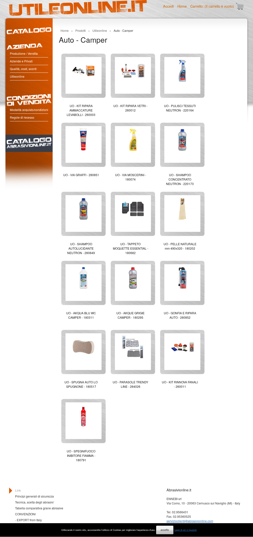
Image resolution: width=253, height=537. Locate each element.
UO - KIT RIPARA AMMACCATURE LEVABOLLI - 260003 (81, 110)
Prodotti (80, 30)
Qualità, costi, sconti (23, 69)
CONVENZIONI (25, 514)
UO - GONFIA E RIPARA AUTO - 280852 (180, 315)
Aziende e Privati (21, 61)
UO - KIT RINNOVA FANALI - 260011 (180, 384)
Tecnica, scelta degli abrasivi (34, 502)
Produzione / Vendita (24, 53)
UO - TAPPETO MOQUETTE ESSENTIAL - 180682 (130, 248)
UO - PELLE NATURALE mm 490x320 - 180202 (180, 246)
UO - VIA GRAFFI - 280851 (81, 175)
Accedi (168, 6)
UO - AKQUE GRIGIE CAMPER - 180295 (130, 315)
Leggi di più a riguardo (185, 530)
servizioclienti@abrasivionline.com (190, 521)
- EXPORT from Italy (28, 520)
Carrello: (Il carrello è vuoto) (212, 6)
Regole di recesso (22, 117)
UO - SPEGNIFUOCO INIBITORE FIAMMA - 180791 (81, 455)
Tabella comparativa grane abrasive (39, 508)
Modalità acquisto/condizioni (29, 110)
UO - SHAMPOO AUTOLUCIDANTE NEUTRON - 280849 (81, 248)
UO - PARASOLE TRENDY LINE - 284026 (130, 384)
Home (182, 6)
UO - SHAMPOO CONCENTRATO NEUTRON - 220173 (180, 179)
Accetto (165, 530)
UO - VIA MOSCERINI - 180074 (130, 177)
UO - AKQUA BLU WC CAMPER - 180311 (81, 315)
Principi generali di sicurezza (34, 496)
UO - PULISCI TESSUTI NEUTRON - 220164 (180, 108)
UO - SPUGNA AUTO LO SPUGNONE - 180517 (81, 384)
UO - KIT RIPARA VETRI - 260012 (130, 108)
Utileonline (17, 76)
